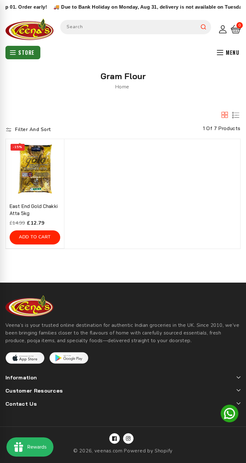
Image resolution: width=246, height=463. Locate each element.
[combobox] (135, 27)
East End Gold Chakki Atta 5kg (34, 209)
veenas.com (108, 451)
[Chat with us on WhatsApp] (229, 415)
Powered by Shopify (148, 451)
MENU (232, 52)
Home (122, 87)
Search (203, 27)
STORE (26, 52)
